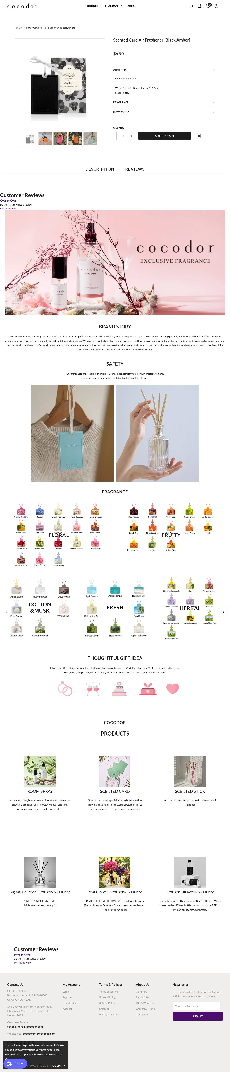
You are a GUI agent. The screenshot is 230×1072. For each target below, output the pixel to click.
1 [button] (111, 646)
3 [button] (118, 646)
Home (18, 27)
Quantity (118, 127)
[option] (60, 83)
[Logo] (22, 6)
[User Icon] (200, 6)
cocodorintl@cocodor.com (39, 1033)
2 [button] (115, 646)
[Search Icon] (191, 6)
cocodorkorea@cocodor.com (25, 1026)
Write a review (8, 208)
